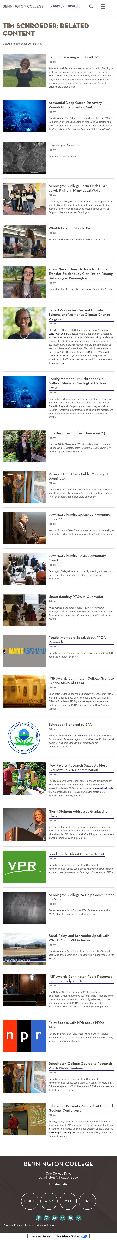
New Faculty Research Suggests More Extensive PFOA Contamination (78, 768)
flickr (62, 1217)
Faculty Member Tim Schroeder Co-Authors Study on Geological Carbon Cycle (77, 383)
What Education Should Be (69, 228)
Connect (30, 1201)
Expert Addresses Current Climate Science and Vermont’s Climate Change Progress (79, 314)
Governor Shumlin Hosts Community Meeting (77, 558)
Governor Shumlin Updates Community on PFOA (79, 517)
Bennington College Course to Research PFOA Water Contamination (80, 1066)
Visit (68, 1201)
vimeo (78, 1217)
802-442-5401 (58, 1183)
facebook (38, 1217)
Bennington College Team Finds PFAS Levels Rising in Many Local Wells (78, 188)
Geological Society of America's (68, 1132)
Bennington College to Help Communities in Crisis (81, 897)
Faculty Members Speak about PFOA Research (77, 640)
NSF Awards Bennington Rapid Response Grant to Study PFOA (80, 979)
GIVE (71, 6)
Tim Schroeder (80, 735)
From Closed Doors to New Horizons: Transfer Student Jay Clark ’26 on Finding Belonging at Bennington (81, 274)
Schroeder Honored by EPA (70, 725)
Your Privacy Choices (68, 1236)
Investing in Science (64, 145)
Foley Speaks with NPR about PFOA (76, 1023)
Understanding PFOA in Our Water (76, 597)
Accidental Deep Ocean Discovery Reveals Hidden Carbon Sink (75, 105)
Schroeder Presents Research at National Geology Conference (81, 1108)
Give (87, 1201)
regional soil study (103, 788)
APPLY (55, 6)
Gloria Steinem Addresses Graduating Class (78, 814)
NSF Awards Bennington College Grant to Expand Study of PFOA (81, 681)
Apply (49, 1201)
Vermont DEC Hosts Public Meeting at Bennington (78, 476)
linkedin (70, 1217)
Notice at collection (40, 1236)
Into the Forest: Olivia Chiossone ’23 (77, 433)
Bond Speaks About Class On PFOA (77, 854)
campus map (58, 363)
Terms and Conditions (40, 1225)
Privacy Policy (12, 1225)
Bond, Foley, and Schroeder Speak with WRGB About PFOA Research (79, 938)
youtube (54, 1217)
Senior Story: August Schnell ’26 (73, 57)
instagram (46, 1217)
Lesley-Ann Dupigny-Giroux (63, 334)
